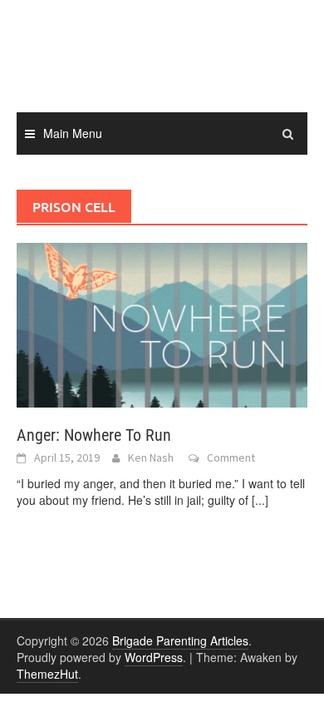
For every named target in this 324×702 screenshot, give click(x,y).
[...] (260, 500)
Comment (231, 457)
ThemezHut (47, 673)
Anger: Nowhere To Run (94, 435)
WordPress (154, 657)
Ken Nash (151, 457)
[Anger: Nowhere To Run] (162, 323)
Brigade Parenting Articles (180, 640)
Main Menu (72, 133)
